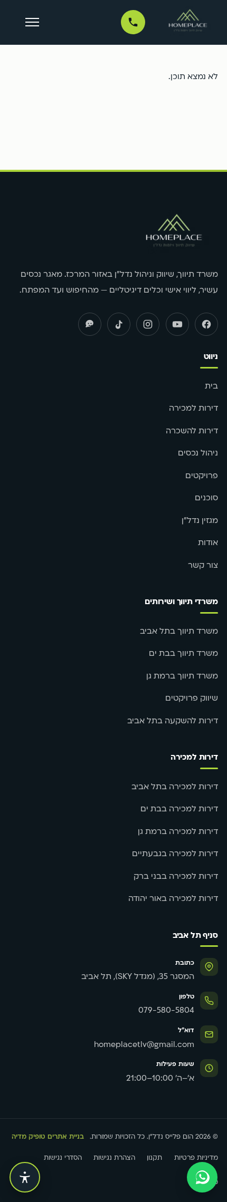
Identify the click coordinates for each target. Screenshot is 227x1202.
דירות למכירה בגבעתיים (175, 854)
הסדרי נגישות (63, 1158)
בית (211, 387)
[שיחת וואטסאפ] (202, 1177)
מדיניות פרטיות (196, 1158)
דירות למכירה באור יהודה (173, 899)
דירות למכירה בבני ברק (176, 877)
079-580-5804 (166, 1011)
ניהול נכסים (198, 454)
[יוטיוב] (177, 324)
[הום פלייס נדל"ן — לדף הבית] (188, 22)
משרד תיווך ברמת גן (182, 677)
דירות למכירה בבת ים (179, 809)
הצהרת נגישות (114, 1158)
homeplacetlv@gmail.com (144, 1045)
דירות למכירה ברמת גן (178, 832)
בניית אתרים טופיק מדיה (48, 1137)
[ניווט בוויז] (89, 324)
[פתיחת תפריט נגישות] (25, 1177)
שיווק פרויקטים (191, 699)
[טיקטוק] (118, 324)
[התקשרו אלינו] (133, 22)
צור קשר (203, 566)
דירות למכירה (193, 409)
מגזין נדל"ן (200, 521)
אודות (208, 543)
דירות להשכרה (192, 431)
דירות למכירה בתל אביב (174, 787)
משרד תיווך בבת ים (183, 654)
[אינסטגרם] (147, 324)
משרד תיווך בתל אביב (179, 632)
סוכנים (206, 498)
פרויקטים (201, 476)
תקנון (154, 1158)
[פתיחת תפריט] (32, 22)
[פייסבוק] (206, 324)
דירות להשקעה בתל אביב (172, 721)
